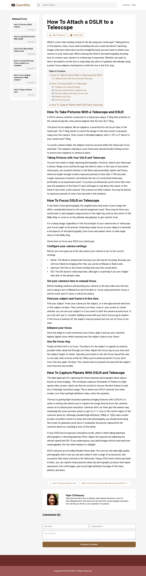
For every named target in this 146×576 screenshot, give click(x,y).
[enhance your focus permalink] (46, 327)
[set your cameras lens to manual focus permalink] (46, 280)
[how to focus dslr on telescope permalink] (46, 198)
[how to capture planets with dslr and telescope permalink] (46, 370)
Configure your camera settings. (67, 87)
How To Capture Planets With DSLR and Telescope (77, 104)
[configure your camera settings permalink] (46, 245)
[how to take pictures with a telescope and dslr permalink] (46, 109)
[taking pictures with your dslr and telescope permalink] (46, 157)
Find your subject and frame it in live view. (71, 93)
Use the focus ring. (62, 100)
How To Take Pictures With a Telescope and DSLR (76, 75)
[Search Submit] (38, 5)
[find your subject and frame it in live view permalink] (46, 298)
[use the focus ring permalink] (46, 341)
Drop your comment (89, 544)
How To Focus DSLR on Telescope (69, 83)
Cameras (126, 5)
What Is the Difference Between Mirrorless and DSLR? (104, 483)
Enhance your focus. (63, 97)
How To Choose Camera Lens (64, 483)
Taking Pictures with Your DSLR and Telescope (74, 79)
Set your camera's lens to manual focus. (71, 90)
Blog (134, 5)
